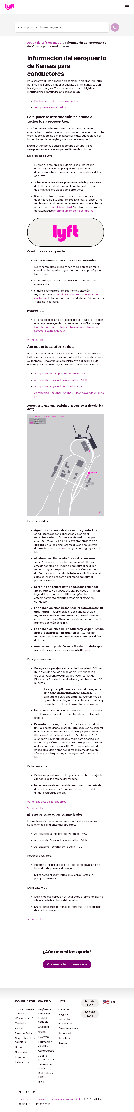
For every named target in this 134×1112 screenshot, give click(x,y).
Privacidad (39, 1099)
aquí (87, 650)
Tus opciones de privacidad (64, 1099)
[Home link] (9, 7)
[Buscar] (115, 27)
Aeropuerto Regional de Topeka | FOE (58, 386)
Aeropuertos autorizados (50, 107)
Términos (24, 1099)
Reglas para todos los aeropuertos (56, 101)
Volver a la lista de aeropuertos (46, 802)
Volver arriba (35, 340)
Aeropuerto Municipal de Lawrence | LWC (60, 373)
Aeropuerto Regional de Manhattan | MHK (60, 380)
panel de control (61, 207)
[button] (127, 6)
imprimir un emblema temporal (73, 211)
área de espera (57, 548)
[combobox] (62, 27)
